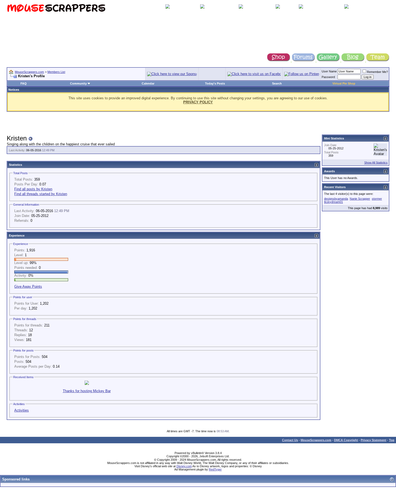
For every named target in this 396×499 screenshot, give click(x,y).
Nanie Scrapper (360, 198)
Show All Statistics (376, 162)
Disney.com (184, 466)
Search (277, 83)
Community (78, 83)
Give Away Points (28, 286)
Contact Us (290, 440)
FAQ (23, 83)
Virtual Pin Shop (343, 83)
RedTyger (215, 469)
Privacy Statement (373, 440)
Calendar (148, 83)
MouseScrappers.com (29, 71)
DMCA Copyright (346, 440)
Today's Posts (215, 83)
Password (328, 77)
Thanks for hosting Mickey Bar (87, 391)
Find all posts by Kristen (33, 189)
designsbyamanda (336, 198)
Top (391, 440)
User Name (329, 71)
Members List (56, 71)
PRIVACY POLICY (198, 102)
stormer (377, 198)
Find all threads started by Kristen (40, 194)
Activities (21, 410)
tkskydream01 (333, 201)
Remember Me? (377, 71)
